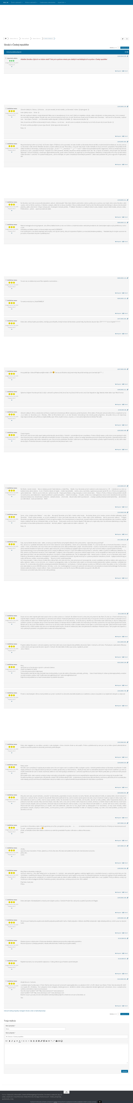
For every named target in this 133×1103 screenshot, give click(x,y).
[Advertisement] (66, 19)
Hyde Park (61, 2)
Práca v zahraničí (30, 2)
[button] (6, 1041)
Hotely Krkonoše (29, 1097)
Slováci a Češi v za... (14, 38)
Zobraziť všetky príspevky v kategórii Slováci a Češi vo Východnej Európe (24, 1011)
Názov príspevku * (10, 1033)
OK (99, 1102)
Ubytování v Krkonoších (14, 1095)
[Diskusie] (6, 38)
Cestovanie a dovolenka (47, 2)
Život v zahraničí (16, 2)
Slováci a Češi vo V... (37, 38)
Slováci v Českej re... (48, 38)
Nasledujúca (124, 47)
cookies (55, 1102)
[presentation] (6, 1041)
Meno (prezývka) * (10, 1026)
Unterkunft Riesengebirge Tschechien (33, 1095)
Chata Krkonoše (18, 1097)
